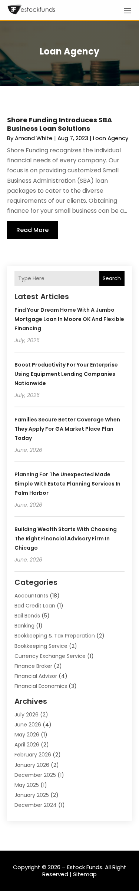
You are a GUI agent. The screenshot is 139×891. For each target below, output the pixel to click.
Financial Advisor (35, 676)
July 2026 (26, 714)
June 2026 (27, 724)
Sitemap (85, 874)
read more (32, 230)
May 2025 (26, 785)
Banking (24, 625)
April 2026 (26, 744)
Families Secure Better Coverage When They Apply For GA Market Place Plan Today (67, 429)
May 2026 (26, 734)
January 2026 (31, 765)
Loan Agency (110, 138)
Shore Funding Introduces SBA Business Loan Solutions (59, 124)
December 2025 (35, 775)
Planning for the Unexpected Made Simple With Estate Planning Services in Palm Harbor (67, 484)
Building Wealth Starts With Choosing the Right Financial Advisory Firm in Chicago (65, 539)
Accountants (31, 595)
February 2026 (32, 754)
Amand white (34, 138)
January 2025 (31, 795)
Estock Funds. (85, 867)
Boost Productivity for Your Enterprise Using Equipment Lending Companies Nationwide (66, 374)
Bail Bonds (27, 615)
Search (112, 278)
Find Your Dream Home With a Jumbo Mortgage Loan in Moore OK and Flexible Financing (69, 319)
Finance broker (33, 666)
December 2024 (35, 805)
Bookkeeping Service (40, 646)
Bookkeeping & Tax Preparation (54, 635)
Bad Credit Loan (34, 605)
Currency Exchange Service (50, 656)
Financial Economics (40, 686)
